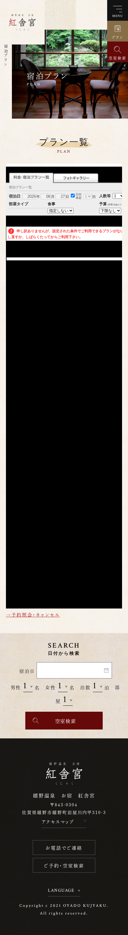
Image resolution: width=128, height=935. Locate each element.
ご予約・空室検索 (64, 865)
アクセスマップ (58, 821)
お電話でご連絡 (64, 847)
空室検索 (118, 57)
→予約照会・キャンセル (33, 614)
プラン (118, 37)
